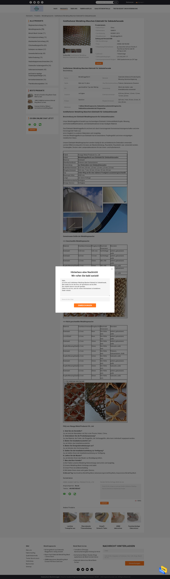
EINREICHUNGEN (85, 305)
